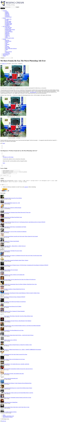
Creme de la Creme (6, 53)
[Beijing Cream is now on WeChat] (2, 339)
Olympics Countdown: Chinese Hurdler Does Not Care (14, 289)
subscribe (26, 186)
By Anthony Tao (8, 19)
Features (4, 39)
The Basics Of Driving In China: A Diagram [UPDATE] (14, 296)
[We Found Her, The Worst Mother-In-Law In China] (2, 330)
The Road (7, 46)
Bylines (4, 18)
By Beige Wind (8, 22)
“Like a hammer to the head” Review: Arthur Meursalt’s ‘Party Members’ (17, 320)
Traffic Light (7, 35)
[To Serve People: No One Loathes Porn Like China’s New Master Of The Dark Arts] (2, 279)
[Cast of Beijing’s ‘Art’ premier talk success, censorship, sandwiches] (2, 363)
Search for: (2, 7)
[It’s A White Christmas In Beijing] (2, 411)
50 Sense (6, 42)
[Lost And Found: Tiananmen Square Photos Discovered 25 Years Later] (2, 212)
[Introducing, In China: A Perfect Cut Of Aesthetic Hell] (2, 274)
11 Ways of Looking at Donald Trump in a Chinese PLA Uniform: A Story (18, 344)
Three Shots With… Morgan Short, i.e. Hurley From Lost (14, 245)
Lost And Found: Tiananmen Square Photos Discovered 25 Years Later (17, 212)
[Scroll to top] (3, 420)
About (4, 414)
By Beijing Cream (8, 23)
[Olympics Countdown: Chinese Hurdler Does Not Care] (2, 289)
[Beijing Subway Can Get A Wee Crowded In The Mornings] (2, 231)
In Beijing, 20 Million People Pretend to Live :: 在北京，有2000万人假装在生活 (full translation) (22, 349)
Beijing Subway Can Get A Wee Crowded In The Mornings (15, 231)
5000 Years (7, 13)
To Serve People (8, 30)
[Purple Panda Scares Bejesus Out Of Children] (2, 306)
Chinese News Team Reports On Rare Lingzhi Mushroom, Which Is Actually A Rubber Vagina (22, 292)
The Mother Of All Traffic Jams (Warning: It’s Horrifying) (15, 301)
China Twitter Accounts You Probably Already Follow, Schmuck (16, 260)
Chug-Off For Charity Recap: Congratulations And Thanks (15, 226)
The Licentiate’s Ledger (9, 37)
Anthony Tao (4, 63)
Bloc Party (7, 40)
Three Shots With (8, 27)
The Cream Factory (6, 26)
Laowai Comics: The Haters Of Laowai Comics (13, 250)
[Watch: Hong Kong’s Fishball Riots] (2, 402)
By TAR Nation (8, 21)
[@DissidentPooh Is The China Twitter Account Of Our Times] (2, 354)
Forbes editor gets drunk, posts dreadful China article (14, 373)
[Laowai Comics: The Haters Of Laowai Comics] (2, 250)
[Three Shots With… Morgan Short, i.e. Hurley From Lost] (2, 245)
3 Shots (4, 55)
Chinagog (7, 34)
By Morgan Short (8, 24)
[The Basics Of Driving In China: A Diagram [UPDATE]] (2, 296)
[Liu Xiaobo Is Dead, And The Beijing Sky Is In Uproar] (2, 359)
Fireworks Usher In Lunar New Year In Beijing (13, 198)
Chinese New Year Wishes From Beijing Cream (13, 217)
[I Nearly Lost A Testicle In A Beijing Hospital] (2, 207)
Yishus (6, 36)
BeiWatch (7, 12)
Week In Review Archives (8, 417)
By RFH (6, 20)
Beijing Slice (7, 33)
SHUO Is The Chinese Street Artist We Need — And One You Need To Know (18, 335)
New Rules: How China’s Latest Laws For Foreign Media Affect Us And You (18, 392)
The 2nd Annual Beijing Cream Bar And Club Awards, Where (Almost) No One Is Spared (21, 236)
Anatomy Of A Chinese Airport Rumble (11, 241)
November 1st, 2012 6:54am (8, 157)
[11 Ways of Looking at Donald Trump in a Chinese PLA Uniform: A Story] (2, 344)
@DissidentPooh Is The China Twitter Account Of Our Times (15, 354)
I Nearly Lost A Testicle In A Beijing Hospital (12, 207)
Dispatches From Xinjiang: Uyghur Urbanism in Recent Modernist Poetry (18, 383)
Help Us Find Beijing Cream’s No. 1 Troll (12, 202)
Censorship (7, 44)
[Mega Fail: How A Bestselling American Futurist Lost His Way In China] (2, 397)
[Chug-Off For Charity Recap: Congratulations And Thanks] (2, 226)
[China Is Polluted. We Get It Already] (2, 269)
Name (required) (6, 170)
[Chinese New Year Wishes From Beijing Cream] (2, 217)
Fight (6, 45)
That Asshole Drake (9, 31)
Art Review (7, 52)
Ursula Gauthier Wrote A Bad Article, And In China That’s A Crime (16, 407)
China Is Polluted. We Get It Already (11, 269)
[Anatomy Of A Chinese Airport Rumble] (2, 241)
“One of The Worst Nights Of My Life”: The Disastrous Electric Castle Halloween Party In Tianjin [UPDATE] (24, 222)
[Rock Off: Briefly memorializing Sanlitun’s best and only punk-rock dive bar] (2, 368)
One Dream (7, 15)
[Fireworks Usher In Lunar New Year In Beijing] (2, 198)
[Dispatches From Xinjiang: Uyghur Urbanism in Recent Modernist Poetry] (2, 383)
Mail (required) (5, 171)
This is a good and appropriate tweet (11, 378)
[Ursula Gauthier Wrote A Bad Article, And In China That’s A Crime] (2, 407)
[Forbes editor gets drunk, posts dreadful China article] (2, 373)
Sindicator (7, 32)
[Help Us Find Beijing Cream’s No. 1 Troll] (2, 202)
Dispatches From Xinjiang (10, 29)
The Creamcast (5, 54)
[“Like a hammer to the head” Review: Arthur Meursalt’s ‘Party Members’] (2, 320)
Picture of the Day (8, 51)
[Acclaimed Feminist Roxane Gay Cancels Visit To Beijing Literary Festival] (2, 387)
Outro (6, 43)
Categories (5, 10)
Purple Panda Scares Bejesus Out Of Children (12, 306)
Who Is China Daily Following (11, 48)
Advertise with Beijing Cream (8, 415)
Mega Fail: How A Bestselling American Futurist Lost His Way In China (17, 397)
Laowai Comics (8, 28)
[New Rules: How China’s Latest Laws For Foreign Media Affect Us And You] (2, 392)
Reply (4, 162)
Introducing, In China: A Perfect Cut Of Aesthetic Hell (14, 274)
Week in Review (8, 41)
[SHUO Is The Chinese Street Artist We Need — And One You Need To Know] (2, 335)
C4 (5, 50)
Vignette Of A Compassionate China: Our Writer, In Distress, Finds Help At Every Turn (20, 284)
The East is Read (8, 16)
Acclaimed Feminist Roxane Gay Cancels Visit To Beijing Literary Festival (18, 387)
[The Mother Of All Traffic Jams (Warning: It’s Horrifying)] (2, 301)
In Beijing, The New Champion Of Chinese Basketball (14, 311)
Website (4, 173)
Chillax (6, 49)
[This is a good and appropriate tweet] (2, 378)
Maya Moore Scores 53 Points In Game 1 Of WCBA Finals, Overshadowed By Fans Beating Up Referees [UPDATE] (26, 265)
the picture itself (33, 92)
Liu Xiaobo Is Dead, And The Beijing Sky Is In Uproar (14, 359)
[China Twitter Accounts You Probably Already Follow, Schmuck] (2, 260)
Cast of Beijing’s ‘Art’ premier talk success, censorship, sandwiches (16, 363)
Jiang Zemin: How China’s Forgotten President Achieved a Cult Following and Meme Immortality (22, 325)
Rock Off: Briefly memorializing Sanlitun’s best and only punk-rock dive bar (18, 368)
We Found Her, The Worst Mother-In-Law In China (13, 330)
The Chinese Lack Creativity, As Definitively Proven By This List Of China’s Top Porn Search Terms (23, 255)
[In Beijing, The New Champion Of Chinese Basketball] (2, 311)
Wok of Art (7, 14)
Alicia (3, 143)
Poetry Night (7, 47)
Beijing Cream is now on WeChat (10, 339)
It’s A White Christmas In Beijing (10, 411)
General (6, 11)
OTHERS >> (7, 25)
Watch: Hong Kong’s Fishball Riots (10, 402)
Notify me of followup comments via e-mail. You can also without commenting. (19, 186)
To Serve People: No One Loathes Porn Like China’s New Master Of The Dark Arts (20, 279)
